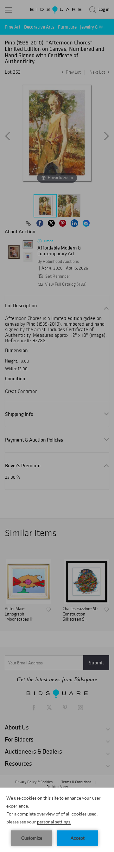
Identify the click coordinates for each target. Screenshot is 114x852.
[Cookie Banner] (57, 820)
